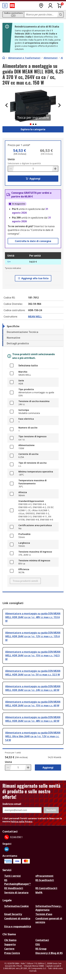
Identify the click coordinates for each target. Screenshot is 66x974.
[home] (3, 57)
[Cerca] (60, 14)
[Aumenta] (55, 168)
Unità (11, 159)
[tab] (33, 326)
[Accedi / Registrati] (50, 5)
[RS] (12, 5)
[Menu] (4, 5)
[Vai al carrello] (60, 5)
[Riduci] (11, 168)
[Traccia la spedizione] (41, 5)
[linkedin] (6, 849)
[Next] (59, 105)
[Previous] (6, 105)
